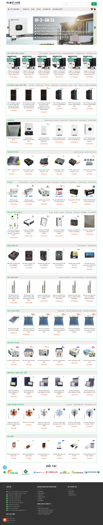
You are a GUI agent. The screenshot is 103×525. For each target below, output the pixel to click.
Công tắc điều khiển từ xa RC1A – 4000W (89, 454)
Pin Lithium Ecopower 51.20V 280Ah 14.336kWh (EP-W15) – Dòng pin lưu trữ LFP (14, 232)
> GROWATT (40, 495)
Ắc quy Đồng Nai (72, 182)
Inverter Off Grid (64, 120)
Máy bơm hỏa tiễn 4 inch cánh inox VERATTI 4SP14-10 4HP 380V (74, 297)
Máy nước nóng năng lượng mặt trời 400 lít (13, 329)
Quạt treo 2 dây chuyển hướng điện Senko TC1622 (59, 423)
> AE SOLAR (40, 491)
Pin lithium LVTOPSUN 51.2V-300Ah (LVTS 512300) (59, 231)
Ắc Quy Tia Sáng (82, 182)
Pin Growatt (76, 212)
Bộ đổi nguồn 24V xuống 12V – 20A (89, 170)
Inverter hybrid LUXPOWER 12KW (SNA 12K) (28, 139)
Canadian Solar (55, 85)
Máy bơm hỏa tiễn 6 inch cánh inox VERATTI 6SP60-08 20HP (43, 297)
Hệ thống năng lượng (15, 53)
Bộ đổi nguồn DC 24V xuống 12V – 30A (74, 170)
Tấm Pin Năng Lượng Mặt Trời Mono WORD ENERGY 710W (74, 104)
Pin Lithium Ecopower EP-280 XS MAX (89, 230)
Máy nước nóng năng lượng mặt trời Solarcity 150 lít (44, 330)
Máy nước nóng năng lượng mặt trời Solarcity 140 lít (59, 330)
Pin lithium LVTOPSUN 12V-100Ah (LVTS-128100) (74, 230)
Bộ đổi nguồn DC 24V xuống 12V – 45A (59, 170)
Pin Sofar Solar (92, 212)
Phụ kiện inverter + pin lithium (51, 120)
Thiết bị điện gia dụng (15, 404)
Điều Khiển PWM (92, 245)
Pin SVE (56, 212)
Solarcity (80, 85)
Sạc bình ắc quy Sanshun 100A (59, 361)
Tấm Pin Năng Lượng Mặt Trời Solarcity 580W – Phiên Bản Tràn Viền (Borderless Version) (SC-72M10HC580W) (44, 106)
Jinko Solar (31, 85)
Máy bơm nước (12, 277)
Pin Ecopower (68, 212)
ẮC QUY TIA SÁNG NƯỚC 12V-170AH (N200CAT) (89, 200)
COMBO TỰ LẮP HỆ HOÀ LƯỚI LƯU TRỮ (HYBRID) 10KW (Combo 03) (89, 72)
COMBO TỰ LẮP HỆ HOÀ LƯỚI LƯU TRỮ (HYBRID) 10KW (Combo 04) (74, 72)
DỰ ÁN (32, 9)
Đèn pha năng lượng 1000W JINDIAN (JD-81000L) (13, 392)
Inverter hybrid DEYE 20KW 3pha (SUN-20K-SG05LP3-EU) (44, 139)
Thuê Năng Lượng (58, 9)
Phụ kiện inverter (92, 120)
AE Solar (47, 85)
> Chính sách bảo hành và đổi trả (45, 510)
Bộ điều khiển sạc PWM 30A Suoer (74, 264)
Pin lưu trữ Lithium (14, 212)
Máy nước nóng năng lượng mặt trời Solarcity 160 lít (29, 330)
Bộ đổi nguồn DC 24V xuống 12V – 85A (28, 170)
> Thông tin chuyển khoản (43, 513)
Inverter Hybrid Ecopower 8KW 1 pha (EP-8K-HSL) (74, 138)
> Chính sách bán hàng (43, 508)
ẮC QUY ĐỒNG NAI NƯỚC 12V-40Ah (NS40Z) (59, 200)
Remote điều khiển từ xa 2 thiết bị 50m (29, 454)
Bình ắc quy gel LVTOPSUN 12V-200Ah (28, 200)
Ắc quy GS (32, 182)
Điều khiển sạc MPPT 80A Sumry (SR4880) (13, 264)
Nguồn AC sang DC (79, 152)
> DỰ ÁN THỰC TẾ (72, 495)
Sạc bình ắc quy (13, 343)
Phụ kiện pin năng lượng (90, 85)
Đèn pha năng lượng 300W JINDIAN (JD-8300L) (59, 392)
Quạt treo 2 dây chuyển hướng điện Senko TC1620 (74, 423)
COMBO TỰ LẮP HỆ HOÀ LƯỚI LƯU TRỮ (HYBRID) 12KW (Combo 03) (29, 72)
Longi (75, 85)
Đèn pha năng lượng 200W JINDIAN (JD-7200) (74, 391)
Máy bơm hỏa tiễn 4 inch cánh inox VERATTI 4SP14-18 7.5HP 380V (59, 297)
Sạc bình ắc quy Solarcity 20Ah (44, 361)
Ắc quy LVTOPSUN (23, 182)
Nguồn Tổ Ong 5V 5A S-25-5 (13, 170)
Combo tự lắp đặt (43, 53)
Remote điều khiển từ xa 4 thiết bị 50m (44, 454)
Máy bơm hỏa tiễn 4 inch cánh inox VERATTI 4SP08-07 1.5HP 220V (89, 297)
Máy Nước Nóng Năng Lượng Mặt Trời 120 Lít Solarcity (74, 330)
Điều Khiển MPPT (82, 245)
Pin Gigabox (84, 212)
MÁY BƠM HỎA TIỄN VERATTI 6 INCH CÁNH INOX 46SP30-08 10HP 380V (13, 298)
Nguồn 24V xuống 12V (90, 152)
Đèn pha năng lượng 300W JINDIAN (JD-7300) (44, 391)
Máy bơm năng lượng (90, 277)
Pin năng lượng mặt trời (16, 85)
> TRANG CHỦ (71, 493)
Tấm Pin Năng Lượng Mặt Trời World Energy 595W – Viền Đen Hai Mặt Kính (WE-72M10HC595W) (28, 105)
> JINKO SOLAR (41, 493)
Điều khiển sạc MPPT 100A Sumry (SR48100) (59, 264)
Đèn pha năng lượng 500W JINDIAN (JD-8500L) (29, 392)
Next (95, 27)
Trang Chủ (26, 9)
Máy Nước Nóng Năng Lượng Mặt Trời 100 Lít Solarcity (89, 330)
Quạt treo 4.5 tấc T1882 (29, 422)
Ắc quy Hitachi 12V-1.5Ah (74, 200)
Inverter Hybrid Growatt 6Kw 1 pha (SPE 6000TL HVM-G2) (89, 139)
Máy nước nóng (13, 311)
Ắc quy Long (63, 182)
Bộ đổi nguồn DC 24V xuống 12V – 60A (44, 170)
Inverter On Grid (73, 120)
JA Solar (70, 85)
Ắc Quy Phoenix (92, 182)
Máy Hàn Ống (61, 311)
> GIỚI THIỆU (71, 491)
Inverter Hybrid (82, 120)
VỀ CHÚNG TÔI (46, 9)
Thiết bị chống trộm (78, 404)
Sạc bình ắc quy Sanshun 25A (89, 361)
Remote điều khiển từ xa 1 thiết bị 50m (13, 454)
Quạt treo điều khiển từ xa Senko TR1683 (89, 423)
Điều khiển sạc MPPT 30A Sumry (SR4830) (28, 264)
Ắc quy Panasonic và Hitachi (43, 182)
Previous (8, 27)
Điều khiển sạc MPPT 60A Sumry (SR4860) (44, 264)
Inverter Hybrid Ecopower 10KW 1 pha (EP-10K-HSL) (59, 138)
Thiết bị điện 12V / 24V (90, 404)
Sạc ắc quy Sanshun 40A (74, 360)
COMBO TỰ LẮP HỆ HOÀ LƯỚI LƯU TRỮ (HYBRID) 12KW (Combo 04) (13, 72)
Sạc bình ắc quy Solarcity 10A (28, 361)
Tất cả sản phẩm (14, 9)
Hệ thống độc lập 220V (68, 53)
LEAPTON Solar (40, 85)
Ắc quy (10, 182)
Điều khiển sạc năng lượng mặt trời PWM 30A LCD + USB (89, 265)
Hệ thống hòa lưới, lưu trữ (55, 53)
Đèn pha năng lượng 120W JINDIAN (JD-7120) (89, 391)
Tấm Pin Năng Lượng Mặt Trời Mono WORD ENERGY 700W (59, 104)
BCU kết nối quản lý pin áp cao (13, 138)
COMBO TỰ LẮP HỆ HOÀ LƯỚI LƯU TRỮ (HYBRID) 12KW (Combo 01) (59, 72)
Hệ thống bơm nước (91, 53)
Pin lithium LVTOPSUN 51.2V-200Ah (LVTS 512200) (28, 231)
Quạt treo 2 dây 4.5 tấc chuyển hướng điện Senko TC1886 (13, 424)
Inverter (10, 120)
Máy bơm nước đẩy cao (65, 277)
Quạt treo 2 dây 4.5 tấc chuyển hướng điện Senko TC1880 (43, 424)
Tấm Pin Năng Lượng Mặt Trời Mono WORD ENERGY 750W (89, 104)
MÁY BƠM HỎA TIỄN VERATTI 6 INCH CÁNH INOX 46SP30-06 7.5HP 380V (28, 298)
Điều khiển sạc (12, 246)
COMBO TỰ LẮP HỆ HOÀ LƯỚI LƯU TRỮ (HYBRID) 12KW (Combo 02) (44, 72)
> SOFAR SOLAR (41, 496)
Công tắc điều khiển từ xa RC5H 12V (59, 454)
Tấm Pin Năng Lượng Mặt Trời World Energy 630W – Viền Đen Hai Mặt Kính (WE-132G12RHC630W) (13, 105)
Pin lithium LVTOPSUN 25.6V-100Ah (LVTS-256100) (44, 231)
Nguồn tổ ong (12, 152)
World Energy (63, 85)
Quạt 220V (69, 404)
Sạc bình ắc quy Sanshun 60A (44, 200)
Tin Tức (39, 9)
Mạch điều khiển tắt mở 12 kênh (74, 454)
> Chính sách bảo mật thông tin (45, 512)
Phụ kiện (10, 436)
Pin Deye (61, 212)
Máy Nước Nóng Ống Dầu (89, 311)
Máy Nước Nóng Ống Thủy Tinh (74, 311)
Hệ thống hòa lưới (80, 53)
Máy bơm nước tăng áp (78, 277)
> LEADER (39, 498)
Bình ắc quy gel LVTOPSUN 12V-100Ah (13, 200)
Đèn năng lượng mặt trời (17, 373)
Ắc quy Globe (55, 182)
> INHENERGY (40, 500)
